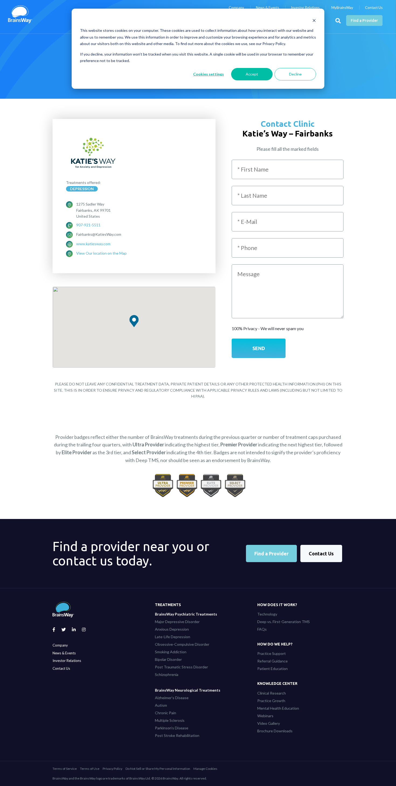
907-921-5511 (88, 225)
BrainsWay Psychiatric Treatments (186, 614)
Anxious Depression (172, 629)
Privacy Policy (112, 769)
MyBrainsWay (342, 7)
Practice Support (271, 653)
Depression (82, 188)
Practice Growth (271, 700)
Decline (295, 74)
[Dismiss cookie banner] (314, 20)
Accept (252, 74)
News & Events (267, 7)
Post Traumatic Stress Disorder (181, 667)
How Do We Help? (275, 644)
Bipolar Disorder (168, 659)
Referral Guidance (272, 661)
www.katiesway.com (93, 243)
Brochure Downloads (275, 731)
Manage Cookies (205, 769)
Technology (267, 614)
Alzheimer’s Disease (172, 697)
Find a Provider (364, 20)
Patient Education (272, 668)
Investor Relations (305, 7)
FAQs (262, 629)
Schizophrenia (166, 674)
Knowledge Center (277, 683)
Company (236, 7)
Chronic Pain (165, 712)
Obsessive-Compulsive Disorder (182, 644)
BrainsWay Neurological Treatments (187, 690)
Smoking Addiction (170, 652)
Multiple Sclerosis (170, 720)
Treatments (168, 605)
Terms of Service (65, 769)
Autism (161, 705)
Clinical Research (271, 693)
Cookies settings (208, 74)
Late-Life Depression (172, 636)
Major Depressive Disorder (177, 621)
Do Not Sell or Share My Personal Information (158, 769)
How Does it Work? (277, 605)
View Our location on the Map (101, 253)
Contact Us (374, 7)
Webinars (265, 715)
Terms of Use (89, 769)
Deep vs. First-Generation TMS (283, 621)
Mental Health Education (278, 708)
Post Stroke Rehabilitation (177, 735)
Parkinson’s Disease (171, 728)
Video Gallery (268, 723)
